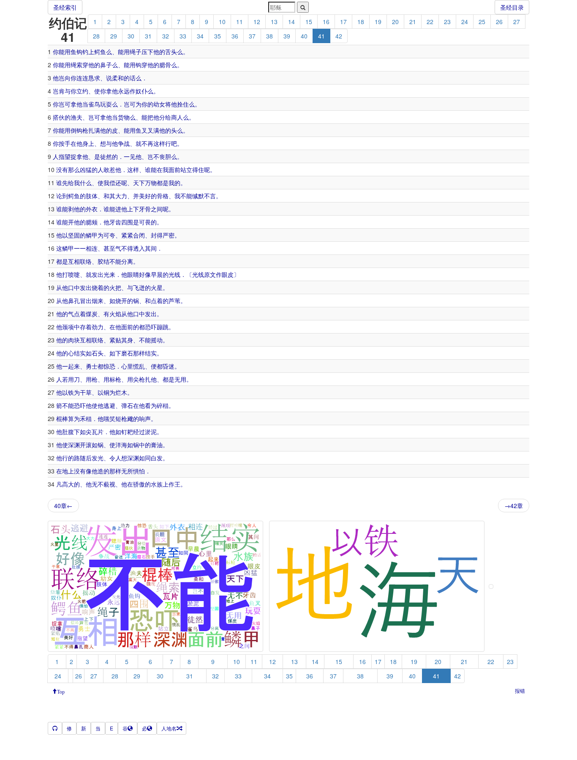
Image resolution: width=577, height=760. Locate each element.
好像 (145, 274)
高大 (68, 484)
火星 (157, 287)
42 (338, 36)
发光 (97, 458)
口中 (74, 287)
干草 (86, 392)
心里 (127, 366)
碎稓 (163, 405)
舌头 (171, 51)
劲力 (97, 327)
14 (291, 21)
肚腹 (68, 431)
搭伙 (59, 117)
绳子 (136, 51)
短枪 (121, 418)
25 (482, 21)
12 (256, 21)
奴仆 (141, 91)
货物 (124, 117)
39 (286, 36)
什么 (86, 182)
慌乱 (139, 366)
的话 (130, 78)
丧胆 (165, 156)
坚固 (74, 235)
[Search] (303, 7)
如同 (145, 458)
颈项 (68, 327)
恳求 (94, 78)
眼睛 (133, 274)
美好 (145, 195)
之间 (157, 209)
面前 (174, 169)
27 (516, 21)
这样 (159, 143)
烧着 (97, 287)
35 (217, 36)
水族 (157, 484)
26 (499, 21)
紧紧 (127, 235)
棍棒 (62, 418)
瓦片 (97, 431)
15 (308, 21)
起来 (74, 366)
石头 (97, 353)
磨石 (127, 353)
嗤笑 (109, 418)
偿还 (115, 182)
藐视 (109, 484)
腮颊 (92, 222)
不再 (147, 143)
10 (222, 21)
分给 (165, 117)
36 (234, 36)
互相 (74, 261)
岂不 (153, 156)
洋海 (121, 444)
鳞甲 (92, 235)
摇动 (157, 340)
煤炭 (92, 313)
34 (200, 36)
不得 (127, 248)
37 (252, 36)
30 (131, 36)
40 (304, 36)
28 (96, 36)
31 (148, 36)
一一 (80, 248)
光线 (174, 274)
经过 (139, 431)
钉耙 (127, 431)
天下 (139, 182)
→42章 (513, 505)
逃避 (109, 405)
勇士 (92, 366)
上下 (133, 209)
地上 (68, 471)
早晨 (157, 274)
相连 (92, 248)
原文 (210, 274)
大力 (121, 195)
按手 (65, 143)
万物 (151, 182)
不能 (186, 195)
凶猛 (86, 169)
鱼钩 (76, 51)
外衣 (92, 209)
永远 (124, 91)
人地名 (169, 728)
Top (61, 691)
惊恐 (109, 366)
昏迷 (168, 366)
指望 (65, 156)
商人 (177, 117)
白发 (157, 458)
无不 (97, 484)
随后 (86, 458)
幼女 (159, 104)
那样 (139, 353)
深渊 (74, 444)
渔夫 (76, 117)
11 (239, 21)
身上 (88, 143)
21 (412, 21)
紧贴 (115, 340)
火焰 (115, 313)
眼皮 (228, 274)
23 (447, 21)
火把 (115, 287)
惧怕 (139, 471)
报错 (520, 690)
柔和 (118, 78)
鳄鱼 (100, 51)
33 (183, 36)
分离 (127, 261)
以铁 (68, 392)
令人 (115, 458)
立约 (82, 91)
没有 (62, 169)
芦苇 (174, 300)
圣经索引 (65, 7)
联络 (86, 261)
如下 (115, 353)
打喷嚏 (71, 274)
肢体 (92, 195)
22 (430, 21)
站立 (186, 169)
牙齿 (115, 222)
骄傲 (139, 484)
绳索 (76, 64)
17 (343, 21)
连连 (82, 78)
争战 (124, 143)
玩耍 (106, 104)
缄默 (198, 195)
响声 (145, 418)
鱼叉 (141, 130)
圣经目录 (512, 7)
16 (326, 21)
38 (269, 36)
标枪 (115, 379)
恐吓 (151, 327)
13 (274, 21)
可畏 (145, 222)
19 (378, 21)
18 (360, 21)
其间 (151, 248)
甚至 (109, 248)
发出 (97, 274)
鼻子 (106, 64)
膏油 (157, 444)
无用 (180, 379)
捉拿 (76, 156)
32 (165, 36)
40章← (63, 505)
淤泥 (151, 431)
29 (113, 36)
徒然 (106, 156)
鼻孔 (74, 300)
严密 (168, 235)
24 (464, 21)
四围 (127, 222)
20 (395, 21)
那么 (74, 169)
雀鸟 (94, 104)
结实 (80, 353)
